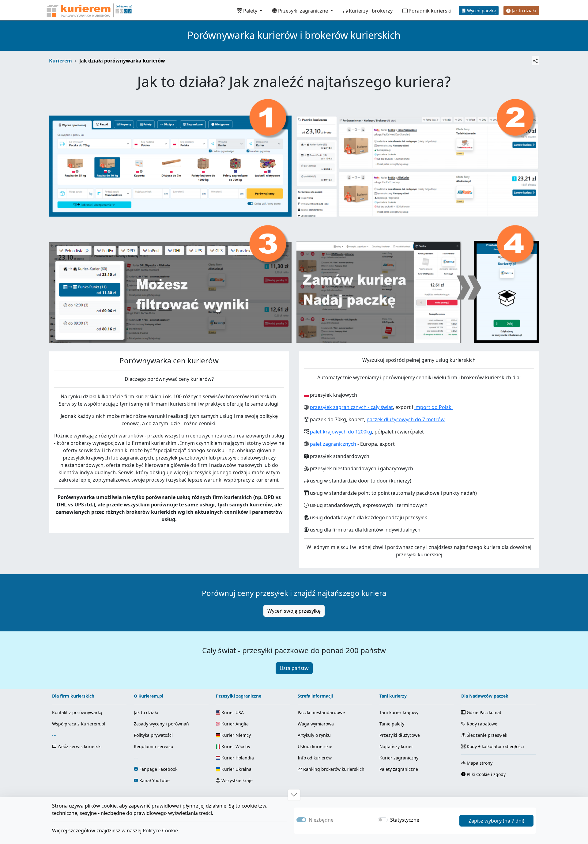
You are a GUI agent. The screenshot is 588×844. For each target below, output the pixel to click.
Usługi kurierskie (315, 746)
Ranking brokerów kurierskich (333, 769)
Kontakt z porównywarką (77, 712)
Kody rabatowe (481, 724)
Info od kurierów (315, 758)
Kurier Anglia (234, 724)
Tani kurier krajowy (398, 712)
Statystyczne (404, 819)
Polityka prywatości (153, 735)
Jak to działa (523, 10)
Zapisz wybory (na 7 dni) (496, 820)
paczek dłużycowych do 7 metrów (406, 419)
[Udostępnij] (535, 60)
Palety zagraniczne (398, 769)
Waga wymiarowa (316, 724)
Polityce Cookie (160, 830)
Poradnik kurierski (429, 10)
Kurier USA (232, 712)
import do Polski (433, 407)
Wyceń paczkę (481, 10)
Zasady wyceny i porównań (161, 724)
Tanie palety (391, 724)
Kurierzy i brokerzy (370, 10)
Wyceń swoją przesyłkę (294, 610)
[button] (294, 794)
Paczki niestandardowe (321, 712)
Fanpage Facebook (158, 769)
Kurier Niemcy (235, 735)
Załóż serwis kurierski (79, 746)
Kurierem (60, 60)
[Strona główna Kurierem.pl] (88, 10)
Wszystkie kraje (236, 780)
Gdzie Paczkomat (483, 712)
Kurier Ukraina (235, 769)
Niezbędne (321, 819)
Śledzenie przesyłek (486, 735)
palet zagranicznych (333, 444)
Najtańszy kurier (396, 746)
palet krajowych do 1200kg (341, 431)
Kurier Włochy (235, 746)
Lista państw (294, 668)
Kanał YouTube (154, 780)
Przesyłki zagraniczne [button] (303, 10)
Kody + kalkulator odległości (495, 746)
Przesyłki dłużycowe (399, 735)
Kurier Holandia (237, 758)
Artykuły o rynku (314, 735)
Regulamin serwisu (153, 746)
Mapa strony (479, 763)
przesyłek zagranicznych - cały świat (351, 407)
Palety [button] (250, 10)
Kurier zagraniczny (398, 758)
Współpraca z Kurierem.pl (78, 724)
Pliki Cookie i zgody (486, 774)
